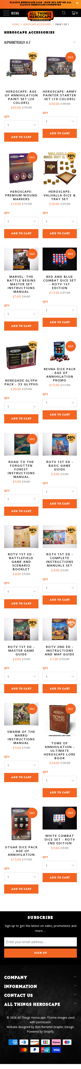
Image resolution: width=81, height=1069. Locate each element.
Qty (7, 116)
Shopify (49, 1031)
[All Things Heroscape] (40, 13)
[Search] (65, 13)
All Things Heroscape (31, 1017)
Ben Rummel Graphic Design (54, 1027)
